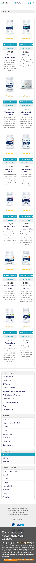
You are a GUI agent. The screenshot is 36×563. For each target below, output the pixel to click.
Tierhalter (6, 462)
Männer (5, 458)
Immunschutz (7, 434)
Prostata (6, 497)
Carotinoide (7, 380)
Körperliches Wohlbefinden (12, 423)
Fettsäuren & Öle (8, 399)
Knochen (6, 489)
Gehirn (5, 478)
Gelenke (6, 482)
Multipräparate (8, 376)
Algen (5, 406)
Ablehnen (21, 559)
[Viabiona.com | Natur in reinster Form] (18, 2)
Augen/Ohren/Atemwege (11, 471)
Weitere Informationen (10, 559)
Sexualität (6, 437)
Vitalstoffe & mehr (9, 410)
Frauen (5, 454)
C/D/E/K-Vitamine (9, 388)
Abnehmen (6, 419)
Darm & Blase (7, 475)
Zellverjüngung (8, 445)
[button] (9, 48)
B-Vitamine (7, 384)
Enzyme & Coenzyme (10, 402)
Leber (5, 493)
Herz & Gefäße (8, 486)
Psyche (5, 426)
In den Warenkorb (11, 45)
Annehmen (29, 559)
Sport (5, 430)
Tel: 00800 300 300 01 (18, 514)
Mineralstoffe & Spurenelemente (14, 391)
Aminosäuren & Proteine (11, 395)
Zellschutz (6, 441)
